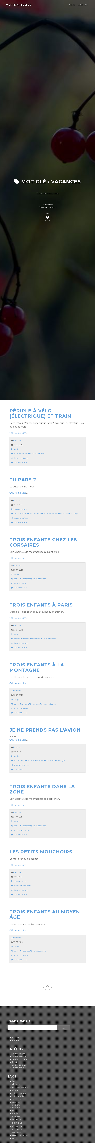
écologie (74, 513)
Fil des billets (47, 205)
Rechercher (19, 1020)
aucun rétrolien (20, 462)
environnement (20, 454)
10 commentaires (21, 830)
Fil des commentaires (47, 207)
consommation (20, 513)
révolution (17, 1126)
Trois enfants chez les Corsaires (43, 542)
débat (15, 1090)
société (17, 1129)
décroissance (35, 513)
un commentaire (20, 518)
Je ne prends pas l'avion (45, 730)
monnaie (16, 1116)
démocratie (18, 1096)
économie (17, 1102)
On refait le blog (19, 5)
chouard (16, 1084)
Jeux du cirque (19, 881)
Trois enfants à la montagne (37, 667)
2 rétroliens (18, 769)
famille (16, 579)
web (14, 1138)
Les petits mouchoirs (41, 852)
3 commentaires (20, 458)
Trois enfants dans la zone (42, 789)
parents (16, 639)
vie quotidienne (39, 579)
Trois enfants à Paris (41, 605)
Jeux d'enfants (19, 1065)
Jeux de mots (19, 1067)
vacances (34, 454)
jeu (13, 1110)
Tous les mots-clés (47, 193)
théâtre (26, 639)
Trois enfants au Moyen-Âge (46, 914)
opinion (30, 761)
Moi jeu (16, 449)
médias (16, 1113)
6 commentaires (20, 708)
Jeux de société (20, 509)
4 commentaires (20, 643)
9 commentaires (20, 583)
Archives (16, 1040)
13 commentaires (20, 765)
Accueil (15, 1037)
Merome (17, 440)
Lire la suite (19, 432)
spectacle (16, 1133)
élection (16, 1108)
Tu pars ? (23, 479)
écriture (16, 1105)
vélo (42, 454)
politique (17, 1122)
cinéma (16, 886)
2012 (14, 1081)
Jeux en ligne (18, 1054)
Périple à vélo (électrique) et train (40, 413)
